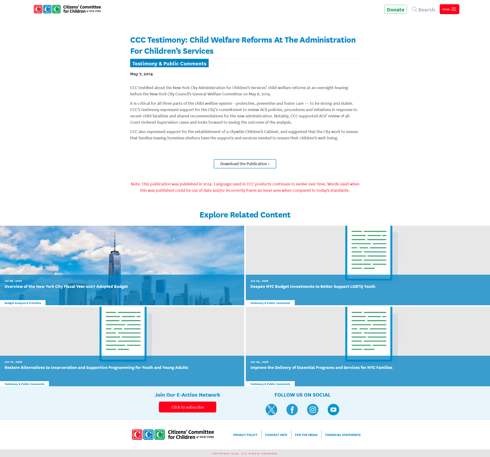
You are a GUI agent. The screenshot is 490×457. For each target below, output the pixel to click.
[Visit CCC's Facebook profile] (292, 409)
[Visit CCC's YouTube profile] (333, 409)
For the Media (306, 434)
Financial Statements (343, 434)
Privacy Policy (245, 434)
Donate (395, 9)
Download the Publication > (245, 163)
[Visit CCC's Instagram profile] (312, 409)
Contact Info (276, 434)
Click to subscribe (188, 407)
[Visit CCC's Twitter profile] (271, 409)
